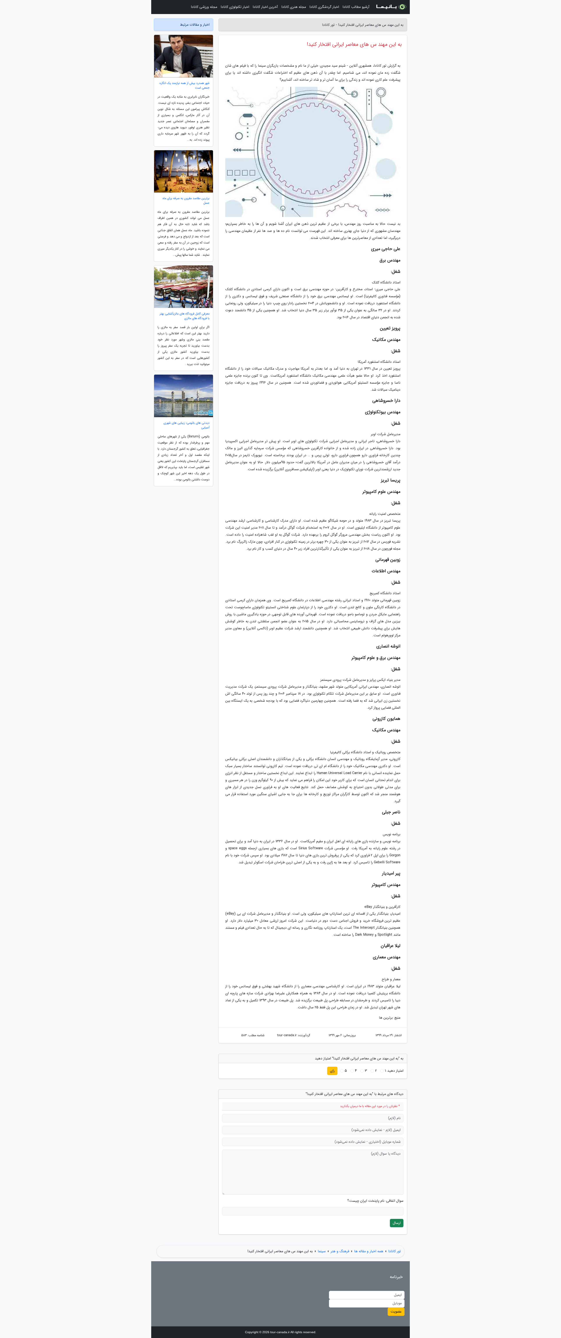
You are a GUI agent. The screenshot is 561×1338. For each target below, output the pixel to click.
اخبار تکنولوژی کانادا (235, 7)
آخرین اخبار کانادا (265, 7)
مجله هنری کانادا (293, 7)
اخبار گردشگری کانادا (324, 7)
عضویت (396, 1311)
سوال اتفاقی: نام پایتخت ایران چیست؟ (375, 1201)
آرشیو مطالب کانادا (356, 7)
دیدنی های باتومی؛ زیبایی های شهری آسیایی (186, 425)
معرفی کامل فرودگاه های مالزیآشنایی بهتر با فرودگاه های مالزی (184, 316)
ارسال (397, 1223)
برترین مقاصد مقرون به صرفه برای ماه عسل (186, 200)
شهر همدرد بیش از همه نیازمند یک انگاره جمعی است (184, 85)
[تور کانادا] (391, 7)
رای (332, 1070)
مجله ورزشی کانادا (204, 7)
